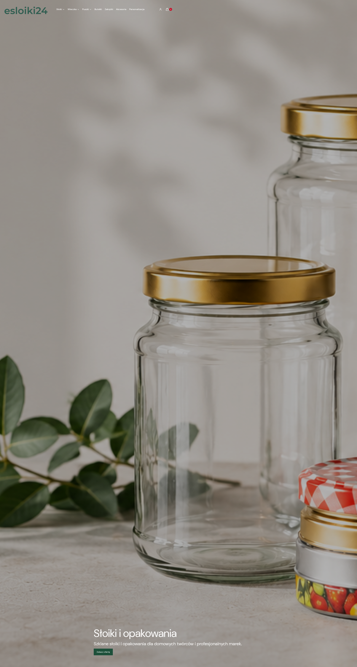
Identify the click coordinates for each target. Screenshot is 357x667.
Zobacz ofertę (103, 652)
